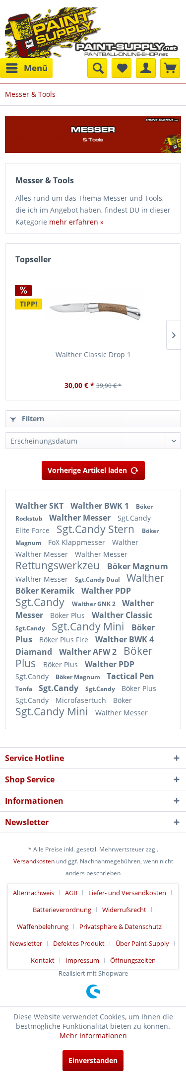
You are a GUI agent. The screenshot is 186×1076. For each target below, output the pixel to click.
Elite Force (33, 530)
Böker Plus (68, 615)
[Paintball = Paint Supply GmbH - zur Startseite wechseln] (92, 31)
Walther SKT (40, 505)
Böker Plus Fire (64, 639)
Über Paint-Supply (142, 943)
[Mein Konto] (146, 68)
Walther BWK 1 (100, 505)
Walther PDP (106, 590)
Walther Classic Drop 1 (93, 354)
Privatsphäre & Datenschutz (120, 926)
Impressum (82, 960)
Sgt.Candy (134, 518)
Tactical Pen (130, 676)
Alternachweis (33, 892)
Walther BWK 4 (124, 639)
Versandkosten (34, 861)
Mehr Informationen (93, 1035)
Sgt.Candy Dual (98, 579)
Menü (36, 68)
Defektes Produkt (79, 943)
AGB (71, 892)
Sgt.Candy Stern (97, 529)
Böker (122, 700)
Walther (125, 542)
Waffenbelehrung (42, 926)
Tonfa (24, 689)
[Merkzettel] (121, 68)
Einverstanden (93, 1060)
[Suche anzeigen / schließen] (97, 68)
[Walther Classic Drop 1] (93, 310)
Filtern (32, 418)
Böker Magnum (137, 566)
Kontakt (43, 960)
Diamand (34, 651)
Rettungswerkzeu (58, 565)
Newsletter (26, 943)
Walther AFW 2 (89, 651)
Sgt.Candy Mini (89, 626)
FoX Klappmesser (77, 542)
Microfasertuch (82, 700)
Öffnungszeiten (133, 960)
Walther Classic (122, 615)
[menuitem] (26, 68)
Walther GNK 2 (94, 604)
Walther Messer (81, 517)
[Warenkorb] (170, 68)
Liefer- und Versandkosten (127, 892)
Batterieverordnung (62, 909)
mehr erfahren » (76, 222)
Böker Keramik (45, 590)
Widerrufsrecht (124, 909)
